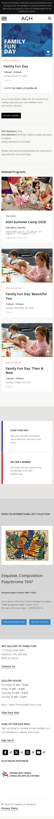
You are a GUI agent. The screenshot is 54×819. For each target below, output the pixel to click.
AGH (27, 19)
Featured (11, 216)
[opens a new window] (6, 752)
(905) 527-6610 (9, 658)
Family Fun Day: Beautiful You (26, 296)
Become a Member (11, 115)
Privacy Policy (9, 808)
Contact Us (8, 666)
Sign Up (6, 740)
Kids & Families (11, 60)
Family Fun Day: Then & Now (24, 370)
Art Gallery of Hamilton (23, 87)
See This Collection (39, 622)
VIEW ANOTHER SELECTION (14, 622)
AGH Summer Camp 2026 (26, 222)
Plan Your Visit (10, 712)
